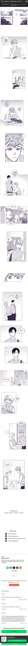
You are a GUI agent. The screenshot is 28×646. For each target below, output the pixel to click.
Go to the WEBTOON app (14, 643)
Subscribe (14, 570)
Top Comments (5, 591)
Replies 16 (4, 623)
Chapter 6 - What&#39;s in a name (13, 1)
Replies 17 (4, 609)
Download (14, 631)
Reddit (20, 567)
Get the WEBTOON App (17, 640)
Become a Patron (14, 585)
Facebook (11, 567)
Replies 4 (4, 599)
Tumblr (17, 567)
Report (14, 576)
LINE (7, 567)
